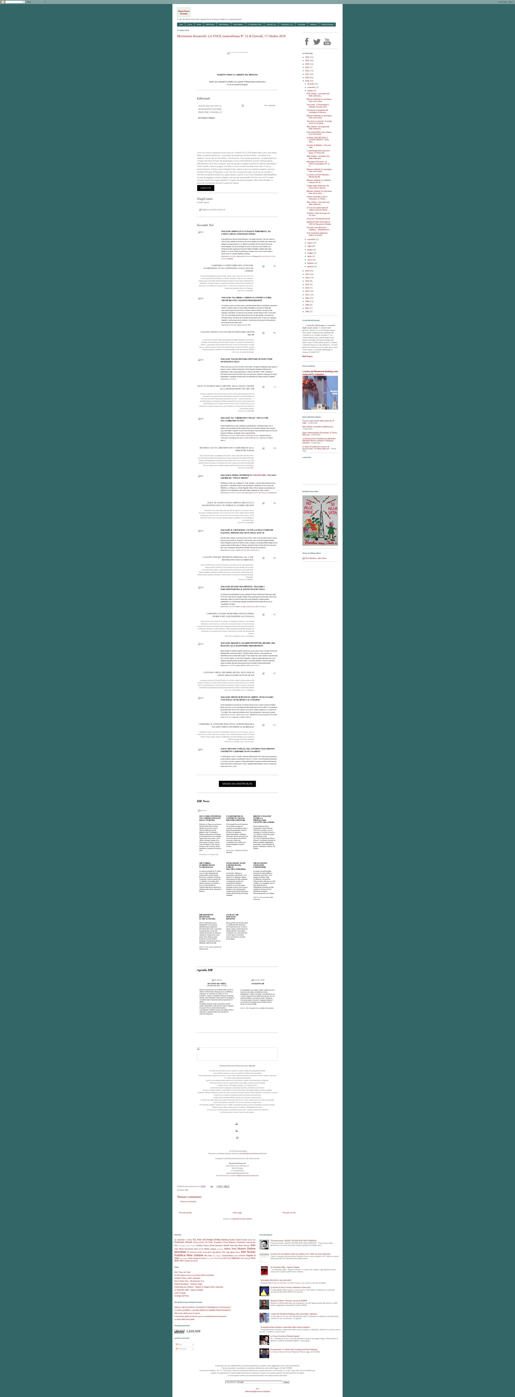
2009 (307, 301)
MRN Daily (210, 24)
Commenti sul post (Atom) (241, 1219)
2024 (307, 64)
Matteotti (313, 24)
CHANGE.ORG (259, 475)
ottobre (310, 91)
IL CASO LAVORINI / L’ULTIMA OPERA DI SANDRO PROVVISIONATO (202, 1310)
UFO (225, 1258)
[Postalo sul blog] (220, 1186)
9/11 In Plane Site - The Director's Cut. (189, 1281)
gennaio (310, 267)
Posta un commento (188, 1202)
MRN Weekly (224, 24)
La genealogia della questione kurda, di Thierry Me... (318, 152)
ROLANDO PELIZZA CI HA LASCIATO (276, 1280)
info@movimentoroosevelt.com (247, 1176)
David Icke (251, 1240)
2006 (307, 312)
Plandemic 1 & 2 (287, 24)
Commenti (182, 1349)
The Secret (218, 1258)
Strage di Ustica (199, 1258)
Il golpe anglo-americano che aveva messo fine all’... (318, 187)
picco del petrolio (214, 1252)
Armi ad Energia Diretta (208, 1239)
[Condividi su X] (223, 1186)
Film (176, 1246)
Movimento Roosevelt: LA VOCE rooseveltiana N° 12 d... (318, 164)
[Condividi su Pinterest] (228, 1186)
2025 (307, 61)
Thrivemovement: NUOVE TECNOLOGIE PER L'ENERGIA (294, 1241)
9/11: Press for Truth (182, 1272)
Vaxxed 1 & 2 (271, 24)
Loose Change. (180, 1293)
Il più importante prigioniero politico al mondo (317, 234)
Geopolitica (182, 1245)
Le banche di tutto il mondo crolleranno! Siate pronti (290, 1287)
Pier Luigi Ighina (228, 1252)
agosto (310, 243)
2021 (307, 74)
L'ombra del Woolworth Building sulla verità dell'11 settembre (294, 1314)
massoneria (188, 1249)
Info (186, 1190)
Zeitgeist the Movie (191, 1261)
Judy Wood (178, 1249)
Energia (196, 1242)
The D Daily (210, 1258)
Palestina (193, 1252)
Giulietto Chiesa (202, 1246)
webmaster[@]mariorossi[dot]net (257, 1391)
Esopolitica (218, 1242)
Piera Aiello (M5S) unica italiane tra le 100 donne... (319, 133)
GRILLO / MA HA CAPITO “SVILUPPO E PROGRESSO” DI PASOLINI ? (202, 1307)
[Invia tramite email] (218, 1186)
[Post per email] (211, 1186)
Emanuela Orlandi (183, 1242)
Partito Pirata (202, 1252)
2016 (307, 278)
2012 (307, 291)
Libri (181, 24)
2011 (307, 295)
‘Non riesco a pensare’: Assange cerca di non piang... (319, 122)
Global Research (216, 1246)
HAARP (226, 1246)
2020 (307, 78)
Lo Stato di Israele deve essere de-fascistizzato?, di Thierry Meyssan (316, 448)
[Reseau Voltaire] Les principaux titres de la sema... (319, 100)
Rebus (238, 1252)
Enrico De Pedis (206, 1242)
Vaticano (235, 1258)
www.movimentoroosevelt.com (237, 1173)
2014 (307, 285)
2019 (307, 81)
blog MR (233, 766)
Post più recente (185, 1213)
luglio (309, 246)
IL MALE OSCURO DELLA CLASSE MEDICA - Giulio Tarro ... (318, 140)
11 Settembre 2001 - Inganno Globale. (189, 1290)
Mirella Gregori (210, 1249)
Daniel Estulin (241, 1240)
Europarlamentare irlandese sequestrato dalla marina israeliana (285, 1327)
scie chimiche (239, 1256)
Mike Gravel (198, 1249)
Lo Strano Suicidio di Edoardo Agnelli (285, 1336)
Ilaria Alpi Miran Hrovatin (240, 1246)
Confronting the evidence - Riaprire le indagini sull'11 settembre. (199, 1287)
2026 (307, 57)
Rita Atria (208, 1256)
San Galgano (217, 1255)
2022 (307, 71)
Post (180, 1344)
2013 (307, 288)
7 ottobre (188, 1240)
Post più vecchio (289, 1213)
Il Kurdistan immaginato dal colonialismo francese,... (317, 111)
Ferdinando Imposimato (246, 1242)
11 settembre (179, 1240)
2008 (307, 305)
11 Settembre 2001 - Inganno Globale (285, 1267)
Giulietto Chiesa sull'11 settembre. (187, 1278)
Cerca (190, 24)
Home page (237, 1213)
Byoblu (232, 1240)
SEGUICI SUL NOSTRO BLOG (237, 784)
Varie (229, 1258)
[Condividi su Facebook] (225, 1186)
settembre (311, 239)
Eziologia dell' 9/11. (181, 1296)
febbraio (310, 263)
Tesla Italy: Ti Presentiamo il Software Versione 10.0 (318, 106)
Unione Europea (327, 24)
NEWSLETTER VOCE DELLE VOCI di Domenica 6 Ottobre (319, 223)
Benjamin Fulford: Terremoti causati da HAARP (289, 1301)
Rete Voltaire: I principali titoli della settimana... (318, 95)
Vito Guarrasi (245, 1258)
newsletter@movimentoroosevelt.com (252, 1154)
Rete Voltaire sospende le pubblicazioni (317, 427)
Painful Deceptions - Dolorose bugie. (188, 1284)
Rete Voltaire (238, 24)
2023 (307, 67)
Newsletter (220, 1249)
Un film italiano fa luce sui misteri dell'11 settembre (194, 1275)
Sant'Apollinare (227, 1256)
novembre (311, 87)
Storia (190, 1258)
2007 (307, 308)
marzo (310, 260)
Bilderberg (225, 1240)
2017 (307, 274)
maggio (310, 253)
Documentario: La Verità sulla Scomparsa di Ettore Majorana (294, 1349)
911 (194, 1239)
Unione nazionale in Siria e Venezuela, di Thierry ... (317, 198)
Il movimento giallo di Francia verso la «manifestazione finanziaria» (200, 1316)
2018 (307, 271)
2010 (307, 298)
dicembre (311, 84)
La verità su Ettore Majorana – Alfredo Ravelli (318, 176)
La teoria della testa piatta (184, 1319)
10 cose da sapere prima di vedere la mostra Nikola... (318, 209)
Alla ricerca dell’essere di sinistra (187, 1313)
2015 (307, 281)
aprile (309, 256)
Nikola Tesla (230, 1249)
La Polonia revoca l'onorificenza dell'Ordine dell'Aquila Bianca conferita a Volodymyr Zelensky (319, 441)
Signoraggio (183, 1258)
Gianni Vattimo (190, 1245)
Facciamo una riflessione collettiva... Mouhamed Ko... (319, 229)
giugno (310, 250)
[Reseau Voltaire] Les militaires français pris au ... (319, 181)
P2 (188, 1252)
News (199, 24)
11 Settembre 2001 (255, 24)
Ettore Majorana (229, 1242)
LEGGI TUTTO (206, 188)
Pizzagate (301, 24)
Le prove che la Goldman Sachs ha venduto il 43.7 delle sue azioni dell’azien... (301, 1254)
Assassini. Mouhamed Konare (318, 219)
